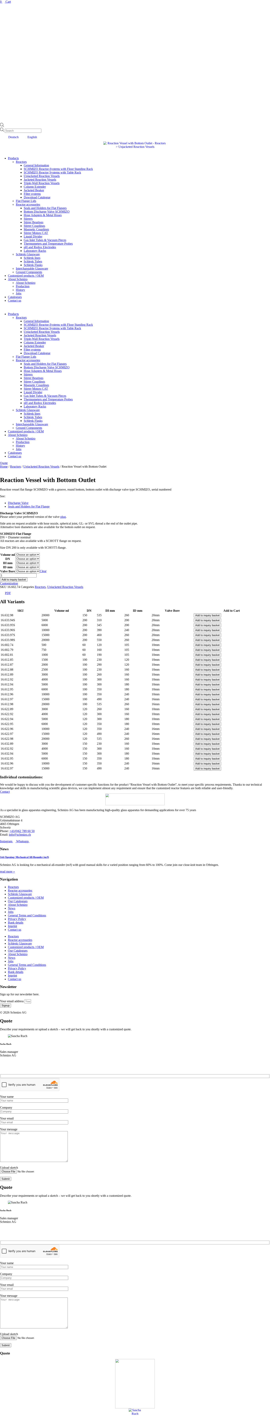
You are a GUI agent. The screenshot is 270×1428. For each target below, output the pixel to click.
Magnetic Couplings (36, 229)
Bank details (15, 922)
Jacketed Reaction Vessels (40, 179)
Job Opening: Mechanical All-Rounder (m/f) (24, 857)
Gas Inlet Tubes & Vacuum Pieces (45, 240)
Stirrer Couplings (34, 225)
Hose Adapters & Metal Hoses (43, 215)
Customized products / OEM (26, 275)
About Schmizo (17, 279)
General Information (36, 165)
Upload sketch (9, 1167)
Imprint (12, 926)
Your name (7, 1096)
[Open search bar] (2, 125)
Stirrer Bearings (33, 222)
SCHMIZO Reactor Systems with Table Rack (52, 172)
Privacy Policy (17, 919)
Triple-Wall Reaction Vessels (41, 183)
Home (4, 466)
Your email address (12, 1001)
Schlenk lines (32, 258)
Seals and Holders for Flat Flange (29, 506)
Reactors (21, 161)
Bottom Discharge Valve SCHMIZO (47, 211)
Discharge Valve (18, 503)
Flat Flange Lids (26, 201)
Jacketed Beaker (34, 190)
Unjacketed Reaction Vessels (42, 176)
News (11, 908)
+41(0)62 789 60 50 (22, 831)
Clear (43, 571)
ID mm (7, 567)
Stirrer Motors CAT (36, 233)
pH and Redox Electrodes (40, 247)
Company (6, 1107)
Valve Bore (7, 571)
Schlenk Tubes (33, 261)
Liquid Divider (33, 236)
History (20, 290)
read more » (7, 871)
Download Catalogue (37, 197)
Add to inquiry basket (14, 579)
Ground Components (29, 272)
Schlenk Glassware (28, 254)
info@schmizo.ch (20, 834)
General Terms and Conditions (27, 915)
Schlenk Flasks (33, 265)
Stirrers (28, 218)
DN (7, 559)
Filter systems (32, 193)
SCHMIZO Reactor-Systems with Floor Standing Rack (58, 169)
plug (63, 516)
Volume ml (7, 554)
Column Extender (35, 186)
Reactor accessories (28, 204)
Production (22, 286)
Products (13, 158)
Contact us (14, 300)
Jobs (18, 293)
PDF (8, 593)
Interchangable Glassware (32, 268)
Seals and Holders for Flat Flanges (45, 208)
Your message (8, 1129)
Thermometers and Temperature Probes (48, 243)
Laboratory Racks (35, 250)
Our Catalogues (17, 901)
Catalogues (15, 297)
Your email (7, 1118)
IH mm (7, 563)
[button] (135, 307)
